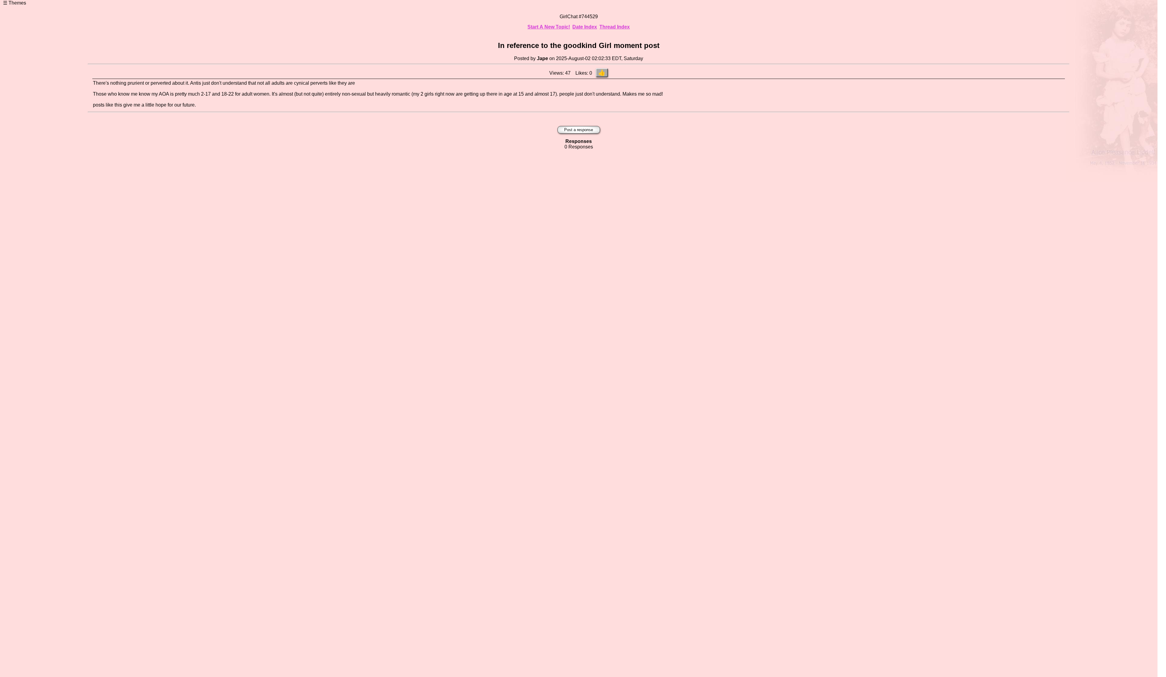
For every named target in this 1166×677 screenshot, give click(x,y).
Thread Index (614, 26)
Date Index (584, 26)
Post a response (578, 130)
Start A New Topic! (548, 26)
